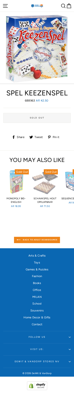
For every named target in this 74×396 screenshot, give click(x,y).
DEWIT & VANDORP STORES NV (37, 361)
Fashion (37, 276)
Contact (37, 324)
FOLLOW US (37, 337)
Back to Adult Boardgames (39, 240)
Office (37, 290)
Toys (37, 262)
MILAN (37, 297)
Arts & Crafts (37, 255)
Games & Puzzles (37, 269)
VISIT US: (37, 349)
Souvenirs (37, 310)
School (36, 303)
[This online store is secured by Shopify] (37, 389)
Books (37, 283)
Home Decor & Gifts (37, 317)
